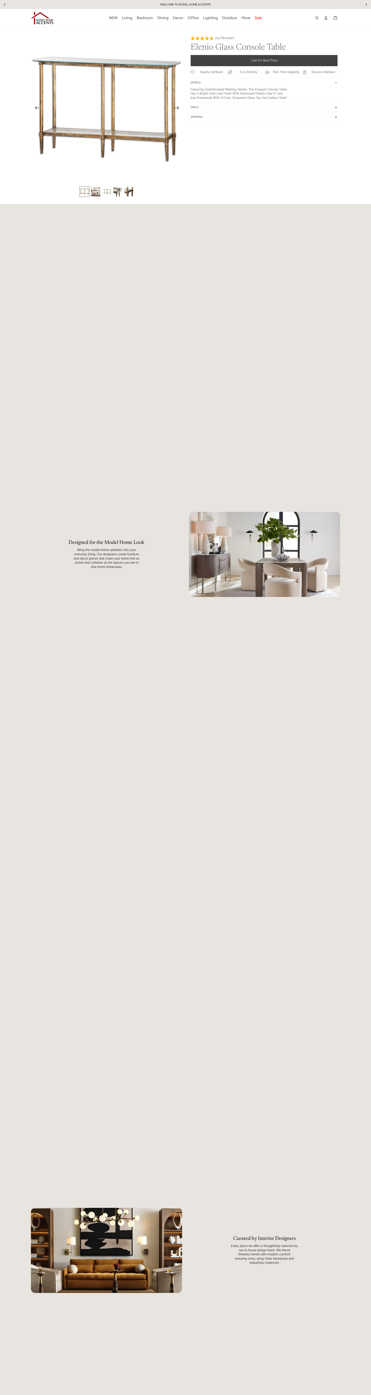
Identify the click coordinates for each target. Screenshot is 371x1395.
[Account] (326, 18)
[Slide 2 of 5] (95, 191)
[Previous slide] (36, 108)
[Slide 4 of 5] (118, 191)
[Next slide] (178, 108)
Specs (195, 107)
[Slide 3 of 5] (107, 191)
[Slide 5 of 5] (129, 191)
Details (196, 82)
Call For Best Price (264, 60)
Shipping (197, 117)
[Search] (317, 18)
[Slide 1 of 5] (84, 191)
